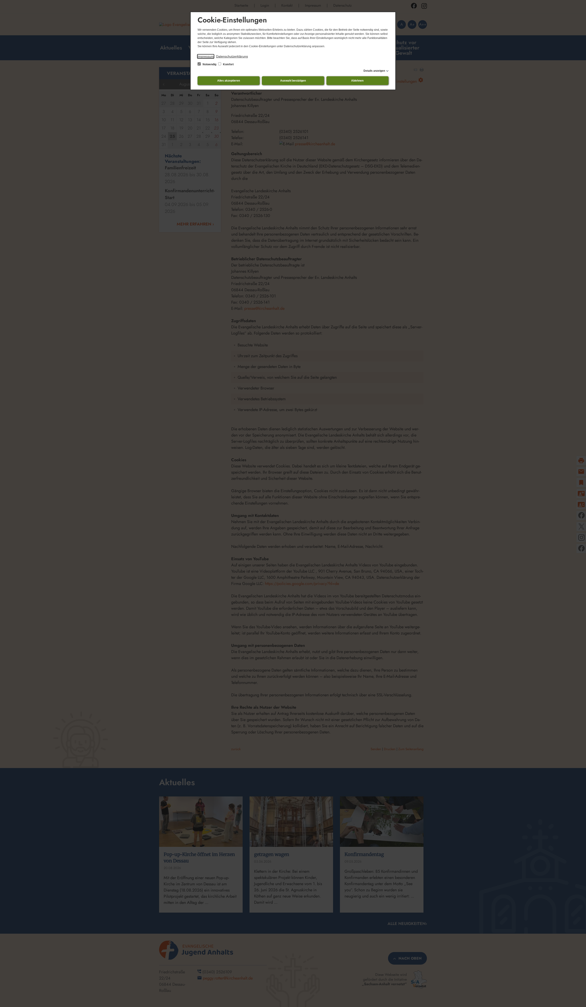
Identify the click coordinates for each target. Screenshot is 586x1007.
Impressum (206, 56)
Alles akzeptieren (228, 80)
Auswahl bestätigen (293, 80)
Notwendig (209, 64)
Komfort (228, 64)
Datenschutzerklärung (232, 56)
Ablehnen (357, 80)
